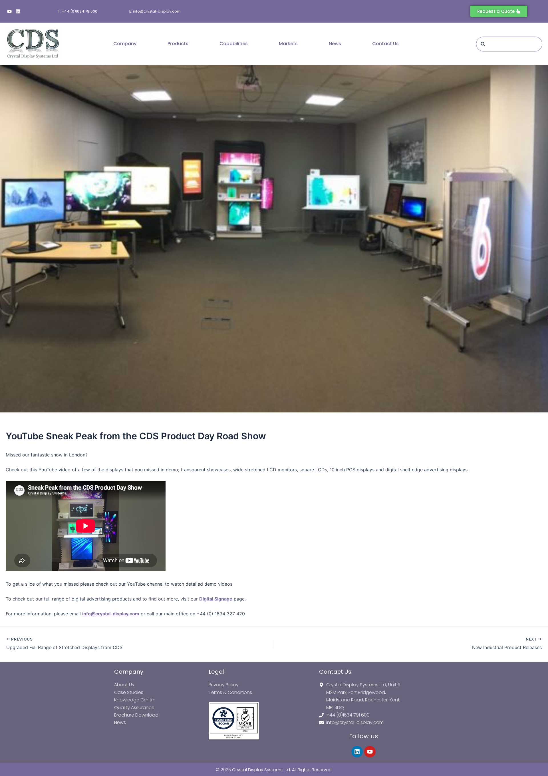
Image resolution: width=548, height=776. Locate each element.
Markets (288, 43)
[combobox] (509, 44)
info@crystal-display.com (110, 614)
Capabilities (233, 43)
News (335, 43)
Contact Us (385, 43)
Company (124, 43)
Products (178, 43)
